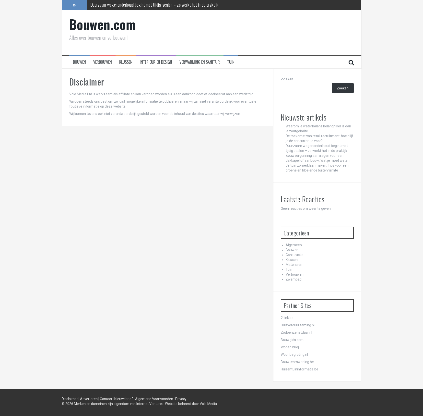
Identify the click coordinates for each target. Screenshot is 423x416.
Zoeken (287, 79)
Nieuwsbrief (124, 399)
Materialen (294, 265)
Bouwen (79, 62)
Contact (106, 399)
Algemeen (294, 245)
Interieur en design (156, 62)
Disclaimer (70, 399)
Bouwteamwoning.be (297, 362)
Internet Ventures (150, 404)
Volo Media (208, 404)
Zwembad (294, 279)
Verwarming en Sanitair (199, 62)
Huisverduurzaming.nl (298, 325)
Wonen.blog (290, 347)
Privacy (181, 399)
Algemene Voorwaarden (154, 399)
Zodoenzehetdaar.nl (296, 332)
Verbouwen (102, 62)
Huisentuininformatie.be (299, 369)
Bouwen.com (102, 24)
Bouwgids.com (292, 340)
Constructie (295, 255)
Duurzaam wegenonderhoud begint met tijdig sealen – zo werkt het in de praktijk (154, 4)
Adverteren (89, 399)
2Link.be (287, 318)
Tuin (231, 62)
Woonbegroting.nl (294, 354)
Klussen (125, 62)
